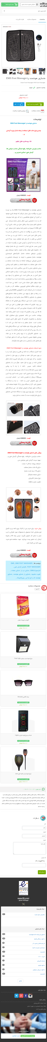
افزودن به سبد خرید (33, 104)
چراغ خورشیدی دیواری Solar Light (23, 658)
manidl (42, 952)
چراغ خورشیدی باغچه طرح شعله (23, 773)
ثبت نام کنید (15, 1036)
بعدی (20, 981)
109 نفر (16, 104)
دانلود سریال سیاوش (39, 970)
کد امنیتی (43, 857)
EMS (12, 563)
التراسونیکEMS (35, 570)
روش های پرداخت (41, 1009)
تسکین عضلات (15, 570)
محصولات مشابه (31, 19)
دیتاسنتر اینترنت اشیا (39, 948)
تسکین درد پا (25, 570)
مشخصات (42, 19)
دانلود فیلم (41, 965)
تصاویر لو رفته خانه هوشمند (37, 934)
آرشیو (37, 589)
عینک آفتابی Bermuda (23, 697)
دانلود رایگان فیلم (39, 939)
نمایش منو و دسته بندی (28, 4)
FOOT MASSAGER (33, 567)
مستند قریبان (41, 961)
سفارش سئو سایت (40, 914)
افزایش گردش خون (20, 567)
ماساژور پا (27, 574)
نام (45, 824)
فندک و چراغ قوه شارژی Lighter (23, 735)
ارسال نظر (42, 872)
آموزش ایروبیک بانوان (23, 620)
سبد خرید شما (10, 4)
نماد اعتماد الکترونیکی (40, 1003)
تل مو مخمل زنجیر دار (39, 943)
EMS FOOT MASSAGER (24, 563)
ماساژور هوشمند (18, 574)
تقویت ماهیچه (35, 574)
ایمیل (44, 832)
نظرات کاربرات (20, 19)
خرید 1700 (41, 956)
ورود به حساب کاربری (28, 1036)
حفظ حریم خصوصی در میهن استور (36, 1006)
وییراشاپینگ (20, 578)
